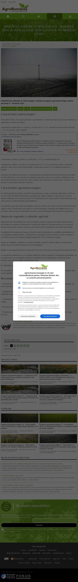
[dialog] (39, 291)
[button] (39, 292)
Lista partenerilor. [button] (28, 302)
